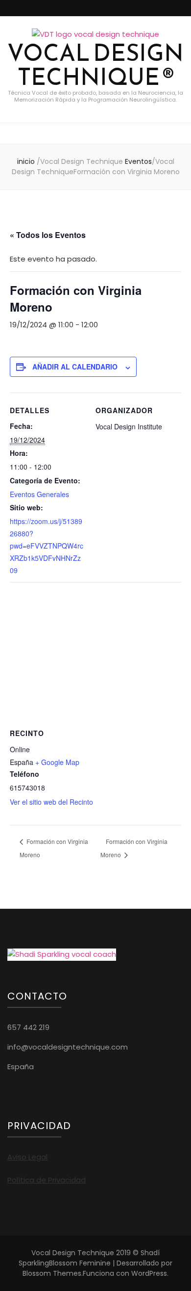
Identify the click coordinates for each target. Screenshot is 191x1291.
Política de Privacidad (46, 1180)
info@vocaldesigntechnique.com (67, 1047)
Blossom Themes (52, 1273)
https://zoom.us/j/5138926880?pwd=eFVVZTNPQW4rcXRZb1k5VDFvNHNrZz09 (46, 545)
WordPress (149, 1273)
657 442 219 (28, 1027)
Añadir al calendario (75, 366)
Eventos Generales (39, 494)
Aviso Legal (27, 1157)
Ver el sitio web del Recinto (51, 802)
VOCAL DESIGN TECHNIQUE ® (95, 64)
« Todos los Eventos (48, 234)
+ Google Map (57, 762)
